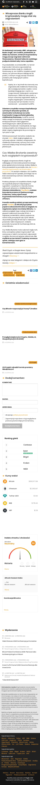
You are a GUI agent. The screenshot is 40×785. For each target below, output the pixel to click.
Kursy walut (11, 475)
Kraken (26, 463)
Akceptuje (16, 415)
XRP (33, 5)
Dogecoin (13, 740)
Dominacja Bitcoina (12, 598)
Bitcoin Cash (23, 742)
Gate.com (12, 753)
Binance (4, 753)
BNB (24, 5)
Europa (4, 767)
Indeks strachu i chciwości (17, 538)
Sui (13, 744)
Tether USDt (14, 496)
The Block (25, 190)
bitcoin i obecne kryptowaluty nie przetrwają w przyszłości (19, 169)
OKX (27, 753)
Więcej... (6, 610)
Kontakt (34, 773)
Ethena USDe (6, 744)
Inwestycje (21, 763)
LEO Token (19, 744)
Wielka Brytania (9, 275)
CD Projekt (33, 362)
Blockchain (5, 759)
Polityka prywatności (20, 775)
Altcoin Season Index (13, 578)
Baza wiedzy (20, 773)
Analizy (35, 761)
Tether (18, 738)
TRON (20, 740)
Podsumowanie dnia (30, 332)
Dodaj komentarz (12, 426)
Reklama (5, 773)
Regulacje (18, 273)
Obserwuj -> (14, 256)
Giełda (25, 759)
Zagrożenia (20, 275)
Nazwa (5, 399)
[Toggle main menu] (36, 2)
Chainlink (14, 742)
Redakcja (28, 773)
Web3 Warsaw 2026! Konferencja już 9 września (19, 641)
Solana (33, 738)
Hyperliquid (6, 742)
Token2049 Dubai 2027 (10, 680)
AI (2, 763)
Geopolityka (22, 765)
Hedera (27, 744)
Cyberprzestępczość (24, 761)
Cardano (26, 740)
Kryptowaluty (7, 273)
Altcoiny (13, 763)
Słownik (12, 773)
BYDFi (34, 751)
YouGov (10, 205)
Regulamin (9, 775)
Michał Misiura (13, 24)
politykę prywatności (20, 415)
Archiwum (31, 775)
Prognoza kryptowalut (9, 765)
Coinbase (27, 445)
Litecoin (4, 746)
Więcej (7, 569)
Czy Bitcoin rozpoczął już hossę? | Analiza (13, 1)
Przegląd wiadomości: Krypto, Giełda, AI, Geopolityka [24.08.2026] (19, 338)
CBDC (11, 138)
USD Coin (5, 740)
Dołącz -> (12, 263)
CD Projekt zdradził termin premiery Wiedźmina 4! (17, 368)
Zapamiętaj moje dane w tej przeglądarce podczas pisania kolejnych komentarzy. (20, 420)
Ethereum (16, 5)
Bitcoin (6, 5)
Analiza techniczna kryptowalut (26, 304)
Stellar (31, 742)
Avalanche (34, 744)
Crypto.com (21, 753)
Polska (6, 763)
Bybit (25, 451)
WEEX (25, 469)
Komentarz (7, 382)
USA (12, 759)
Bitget (26, 457)
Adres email (7, 407)
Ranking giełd (11, 438)
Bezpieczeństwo (13, 767)
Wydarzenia (11, 630)
